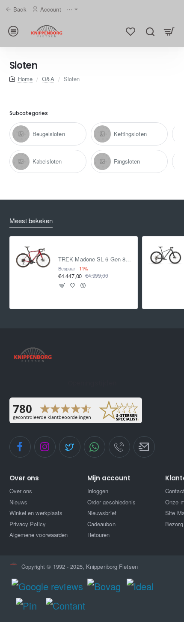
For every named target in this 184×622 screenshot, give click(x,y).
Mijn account (109, 478)
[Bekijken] (169, 31)
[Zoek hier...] (150, 31)
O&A (48, 79)
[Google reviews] (47, 586)
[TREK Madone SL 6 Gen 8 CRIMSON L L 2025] (33, 254)
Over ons (24, 478)
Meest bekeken (31, 221)
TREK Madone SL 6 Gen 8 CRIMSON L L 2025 (95, 259)
